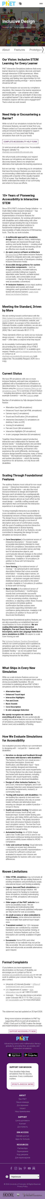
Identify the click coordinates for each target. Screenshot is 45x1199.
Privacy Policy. (22, 1186)
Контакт (22, 1124)
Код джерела (22, 1154)
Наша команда (22, 1102)
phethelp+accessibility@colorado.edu (17, 152)
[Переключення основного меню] (41, 3)
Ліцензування (22, 1151)
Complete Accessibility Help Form (20, 142)
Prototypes (36, 49)
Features (19, 49)
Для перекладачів (22, 1158)
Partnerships (23, 1148)
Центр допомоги (22, 1120)
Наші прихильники (22, 1111)
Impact (23, 1108)
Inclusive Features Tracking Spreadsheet (22, 641)
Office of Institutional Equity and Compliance (23, 985)
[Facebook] (11, 1168)
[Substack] (34, 1168)
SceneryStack (12, 254)
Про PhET (23, 1099)
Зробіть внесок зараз (22, 1084)
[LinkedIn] (20, 1168)
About (6, 49)
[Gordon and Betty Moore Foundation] (8, 1195)
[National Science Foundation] (18, 1195)
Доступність (22, 1127)
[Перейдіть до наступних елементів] (41, 50)
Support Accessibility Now (22, 1031)
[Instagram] (16, 1168)
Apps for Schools (22, 1139)
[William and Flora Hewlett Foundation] (32, 1195)
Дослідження (22, 1105)
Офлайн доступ (22, 1136)
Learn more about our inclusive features (22, 293)
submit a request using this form (28, 351)
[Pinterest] (25, 1168)
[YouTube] (29, 1168)
